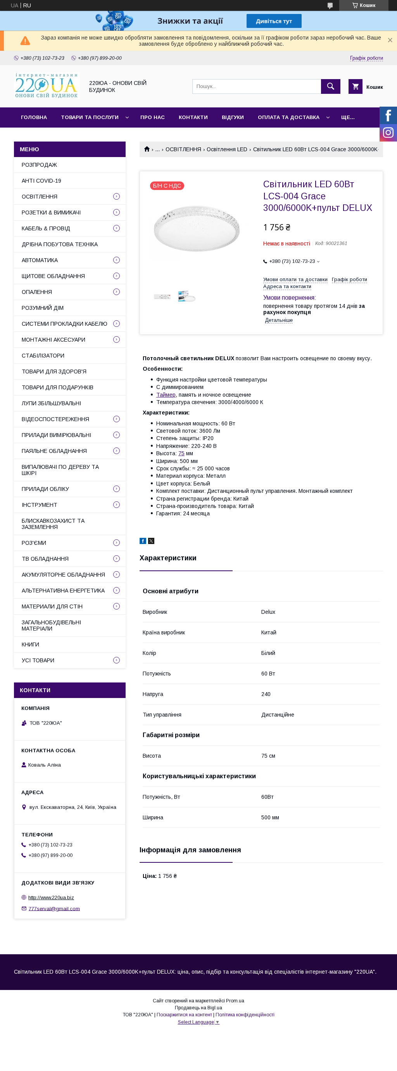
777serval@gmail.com (54, 908)
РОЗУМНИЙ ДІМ (43, 308)
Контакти (193, 117)
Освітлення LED (227, 149)
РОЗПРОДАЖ (39, 165)
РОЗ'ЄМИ (34, 543)
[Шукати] (330, 86)
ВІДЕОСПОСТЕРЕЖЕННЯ (55, 419)
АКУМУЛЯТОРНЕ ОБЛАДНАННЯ (63, 575)
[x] (151, 542)
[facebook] (143, 542)
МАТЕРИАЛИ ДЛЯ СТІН (52, 606)
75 (181, 453)
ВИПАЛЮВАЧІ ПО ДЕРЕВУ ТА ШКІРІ (60, 470)
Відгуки (233, 117)
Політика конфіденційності (245, 1014)
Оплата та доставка (288, 117)
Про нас (152, 117)
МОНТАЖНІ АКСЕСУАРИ (53, 340)
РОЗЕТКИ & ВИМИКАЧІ (51, 212)
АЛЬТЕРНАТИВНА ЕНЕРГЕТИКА (63, 590)
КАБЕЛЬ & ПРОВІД (46, 228)
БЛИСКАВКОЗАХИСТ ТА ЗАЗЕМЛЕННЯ (53, 524)
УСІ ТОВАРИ (38, 660)
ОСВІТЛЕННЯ (183, 149)
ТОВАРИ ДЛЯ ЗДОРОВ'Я (54, 371)
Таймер (166, 395)
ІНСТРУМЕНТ (39, 505)
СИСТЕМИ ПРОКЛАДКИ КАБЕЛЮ (64, 324)
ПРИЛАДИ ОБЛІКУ (45, 489)
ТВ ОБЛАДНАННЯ (45, 559)
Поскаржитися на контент (184, 1014)
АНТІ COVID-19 (41, 181)
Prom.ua (235, 1001)
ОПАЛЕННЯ (37, 292)
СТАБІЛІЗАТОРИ (43, 355)
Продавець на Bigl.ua (198, 1008)
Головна (34, 117)
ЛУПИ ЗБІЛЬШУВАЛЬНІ (51, 403)
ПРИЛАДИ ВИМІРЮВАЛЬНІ (56, 435)
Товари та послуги (90, 117)
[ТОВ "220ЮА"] (47, 97)
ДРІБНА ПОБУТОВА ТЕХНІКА (60, 244)
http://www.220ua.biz (51, 897)
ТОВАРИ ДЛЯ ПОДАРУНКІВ (57, 387)
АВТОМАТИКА (40, 260)
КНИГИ (30, 644)
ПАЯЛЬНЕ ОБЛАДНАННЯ (54, 451)
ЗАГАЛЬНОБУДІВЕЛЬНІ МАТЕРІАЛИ (51, 625)
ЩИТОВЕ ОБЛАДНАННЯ (53, 276)
